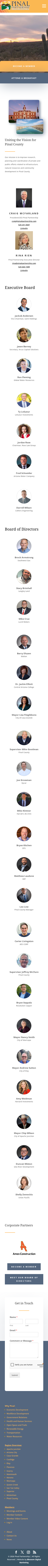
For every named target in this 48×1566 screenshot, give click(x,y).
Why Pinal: (10, 1406)
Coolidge (10, 1459)
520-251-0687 (24, 225)
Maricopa (11, 1481)
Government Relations (17, 1417)
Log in (9, 1522)
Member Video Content (17, 1518)
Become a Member (24, 66)
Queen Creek (12, 1484)
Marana (10, 1477)
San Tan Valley (13, 1488)
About (9, 1532)
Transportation (13, 1432)
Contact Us (12, 1535)
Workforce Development (18, 1413)
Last (27, 1325)
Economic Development (17, 1409)
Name (14, 1317)
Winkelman (11, 1495)
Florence (10, 1467)
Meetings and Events (16, 1511)
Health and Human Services (19, 1421)
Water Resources (14, 1436)
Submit (15, 1375)
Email (13, 1330)
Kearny (10, 1471)
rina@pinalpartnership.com (24, 263)
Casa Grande (12, 1455)
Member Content (14, 1514)
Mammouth (12, 1474)
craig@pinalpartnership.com (24, 221)
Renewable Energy (15, 1429)
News (9, 1539)
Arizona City (12, 1452)
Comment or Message (21, 1341)
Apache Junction (14, 1449)
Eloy (8, 1463)
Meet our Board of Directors (24, 1279)
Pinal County (12, 1498)
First (11, 1325)
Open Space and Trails (17, 1425)
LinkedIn (24, 228)
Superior (10, 1491)
